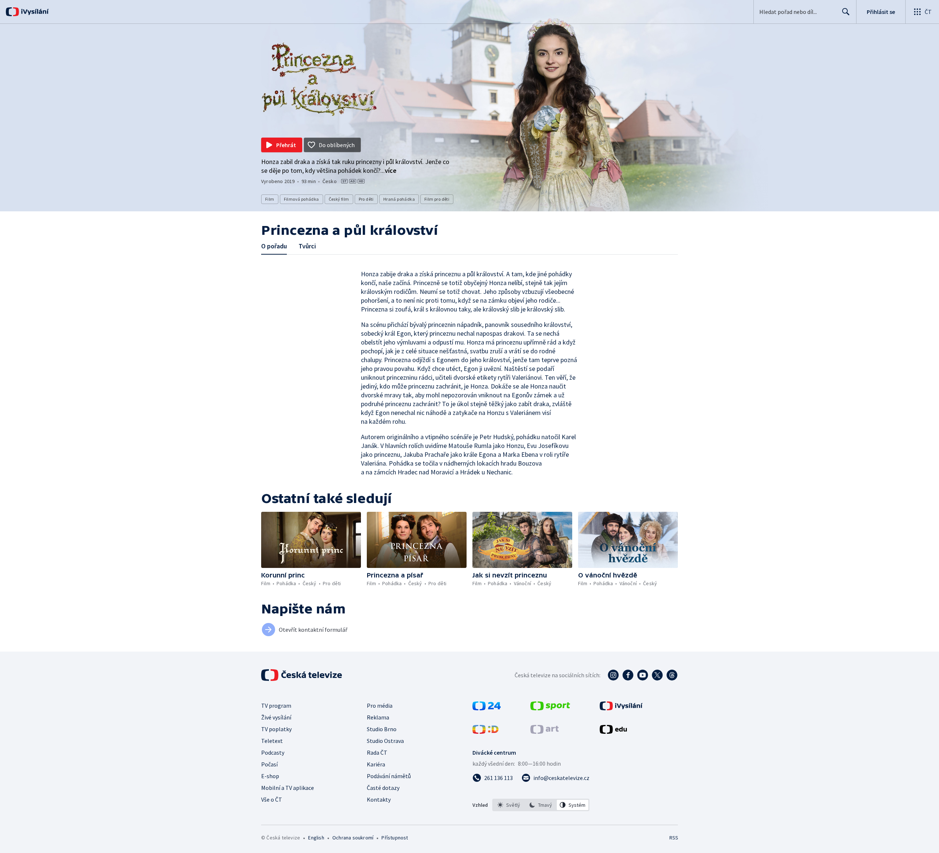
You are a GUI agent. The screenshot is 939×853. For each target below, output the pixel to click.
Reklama (378, 717)
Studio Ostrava (385, 740)
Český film (339, 199)
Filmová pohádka (301, 199)
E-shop (270, 776)
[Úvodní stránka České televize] (302, 675)
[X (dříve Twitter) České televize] (657, 675)
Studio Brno (382, 729)
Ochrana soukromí (352, 837)
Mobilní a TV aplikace (287, 787)
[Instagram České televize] (613, 675)
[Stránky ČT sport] (550, 708)
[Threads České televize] (672, 675)
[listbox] (540, 805)
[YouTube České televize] (642, 675)
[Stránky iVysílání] (621, 708)
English (316, 837)
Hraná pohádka (399, 199)
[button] (311, 540)
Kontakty (379, 799)
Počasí (269, 764)
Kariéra (376, 764)
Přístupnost (394, 837)
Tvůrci (307, 246)
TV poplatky (276, 729)
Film (269, 199)
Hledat (846, 11)
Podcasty (272, 752)
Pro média (379, 705)
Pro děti (366, 199)
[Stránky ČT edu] (613, 731)
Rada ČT (377, 752)
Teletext (272, 740)
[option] (509, 805)
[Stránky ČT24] (486, 708)
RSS (673, 837)
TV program (276, 705)
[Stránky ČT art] (544, 731)
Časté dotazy (383, 787)
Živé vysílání (276, 717)
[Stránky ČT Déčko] (485, 731)
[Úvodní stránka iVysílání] (34, 11)
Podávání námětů (389, 776)
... (388, 170)
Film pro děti (436, 199)
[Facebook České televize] (628, 675)
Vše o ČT (271, 799)
